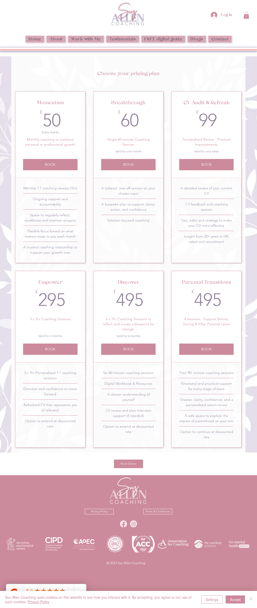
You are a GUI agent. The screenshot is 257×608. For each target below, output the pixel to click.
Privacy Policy (38, 601)
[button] (246, 15)
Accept (235, 599)
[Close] (251, 599)
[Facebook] (123, 523)
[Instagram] (133, 523)
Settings (212, 599)
